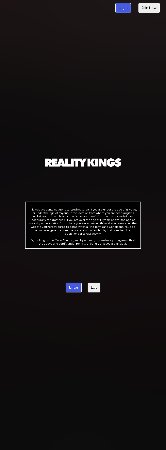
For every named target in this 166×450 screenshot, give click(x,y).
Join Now (149, 8)
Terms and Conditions (109, 226)
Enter (73, 287)
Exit (94, 287)
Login (123, 8)
